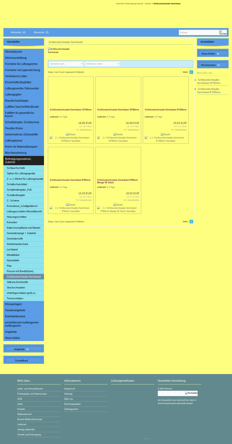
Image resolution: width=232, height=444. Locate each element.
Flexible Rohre (14, 128)
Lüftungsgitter (13, 94)
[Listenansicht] (189, 64)
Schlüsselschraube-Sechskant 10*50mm (71, 109)
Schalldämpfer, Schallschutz (22, 122)
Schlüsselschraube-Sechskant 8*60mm (70, 180)
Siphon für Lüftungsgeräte (21, 173)
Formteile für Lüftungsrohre (21, 64)
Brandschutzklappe (16, 100)
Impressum (69, 388)
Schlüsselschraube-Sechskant (24, 276)
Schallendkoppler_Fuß (19, 189)
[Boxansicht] (184, 64)
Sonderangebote (15, 310)
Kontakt (21, 409)
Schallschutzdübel (17, 184)
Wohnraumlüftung (15, 57)
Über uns (68, 399)
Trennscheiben (15, 298)
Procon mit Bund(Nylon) (20, 271)
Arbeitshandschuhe (17, 244)
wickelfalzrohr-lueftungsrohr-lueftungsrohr (22, 324)
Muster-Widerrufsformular (29, 419)
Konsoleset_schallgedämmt (22, 206)
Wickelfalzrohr (13, 51)
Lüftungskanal (13, 140)
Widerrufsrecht (24, 414)
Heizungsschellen (16, 216)
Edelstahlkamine (15, 316)
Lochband (12, 249)
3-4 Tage (63, 117)
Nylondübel (13, 260)
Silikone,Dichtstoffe (17, 282)
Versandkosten (86, 129)
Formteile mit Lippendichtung (22, 70)
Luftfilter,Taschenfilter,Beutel (22, 106)
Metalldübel (13, 254)
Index (20, 404)
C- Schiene (13, 200)
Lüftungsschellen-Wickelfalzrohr (24, 211)
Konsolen (12, 222)
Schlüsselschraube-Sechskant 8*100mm (166, 109)
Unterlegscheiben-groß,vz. (21, 292)
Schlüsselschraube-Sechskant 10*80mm (118, 109)
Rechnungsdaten (72, 404)
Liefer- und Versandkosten (30, 388)
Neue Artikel (12, 337)
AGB (19, 399)
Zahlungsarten (71, 409)
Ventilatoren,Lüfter (16, 76)
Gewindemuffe (15, 238)
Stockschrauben (16, 287)
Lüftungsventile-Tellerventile (22, 88)
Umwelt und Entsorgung (29, 434)
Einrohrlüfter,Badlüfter (18, 82)
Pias (9, 265)
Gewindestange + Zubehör (21, 233)
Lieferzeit (21, 424)
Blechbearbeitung (15, 152)
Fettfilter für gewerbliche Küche (19, 114)
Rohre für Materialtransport (21, 146)
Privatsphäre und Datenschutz (32, 394)
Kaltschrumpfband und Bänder (23, 227)
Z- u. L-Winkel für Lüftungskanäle (25, 178)
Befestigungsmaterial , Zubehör (18, 160)
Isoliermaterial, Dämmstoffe (21, 134)
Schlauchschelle (16, 167)
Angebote (11, 331)
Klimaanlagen (13, 304)
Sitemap (68, 394)
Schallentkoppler (16, 195)
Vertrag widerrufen (26, 429)
